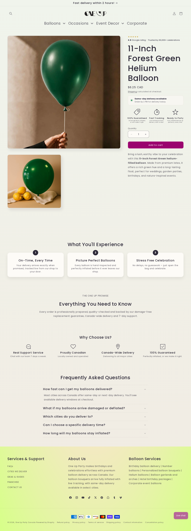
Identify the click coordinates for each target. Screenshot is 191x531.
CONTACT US (14, 487)
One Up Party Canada (25, 522)
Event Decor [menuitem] (107, 23)
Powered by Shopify (45, 522)
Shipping (132, 91)
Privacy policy (79, 522)
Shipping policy (113, 522)
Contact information (132, 522)
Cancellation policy (154, 522)
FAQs (10, 466)
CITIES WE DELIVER (17, 471)
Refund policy (63, 522)
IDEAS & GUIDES (15, 476)
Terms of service (96, 522)
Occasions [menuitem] (78, 23)
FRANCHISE (13, 481)
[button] (10, 13)
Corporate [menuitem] (137, 23)
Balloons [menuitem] (52, 23)
